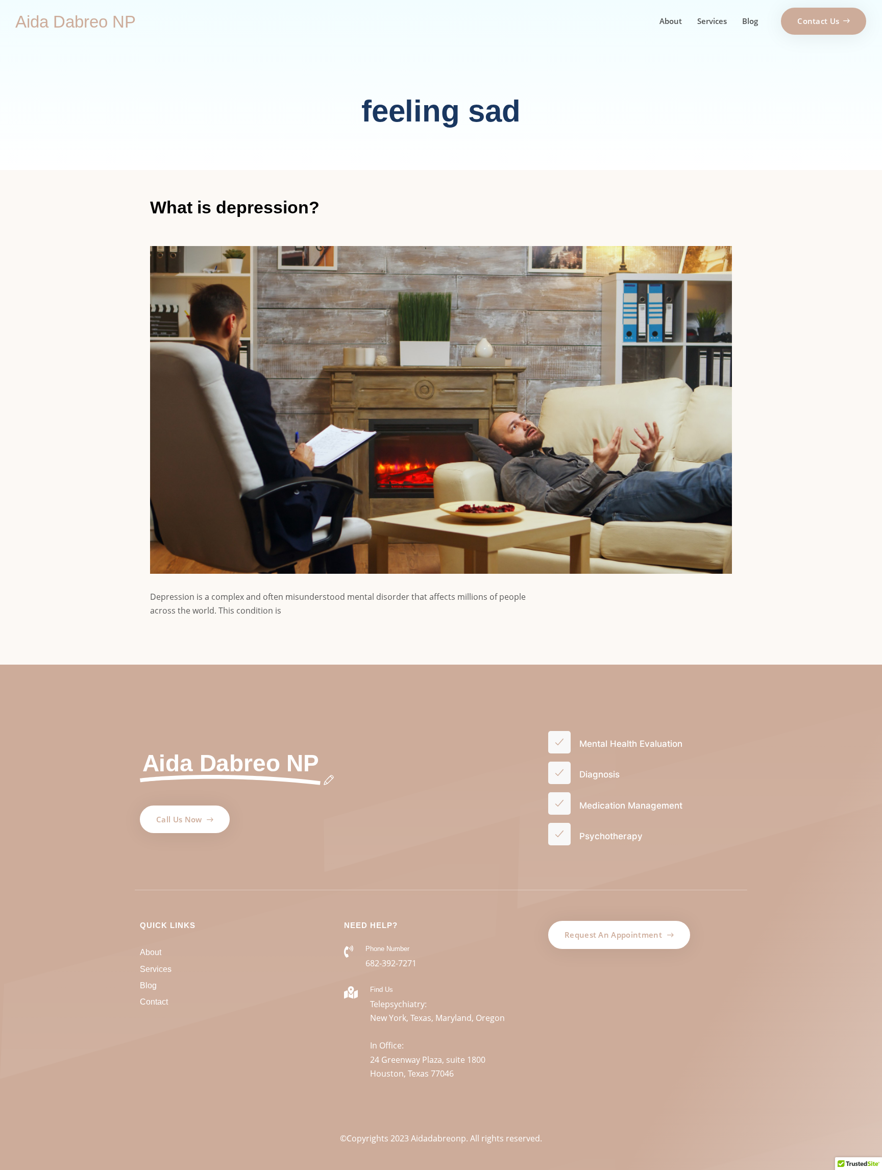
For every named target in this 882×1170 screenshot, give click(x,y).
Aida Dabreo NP (75, 21)
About (670, 21)
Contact (154, 1001)
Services (712, 21)
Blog (750, 21)
